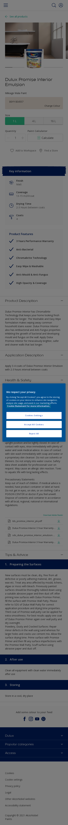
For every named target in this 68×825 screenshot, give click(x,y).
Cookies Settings (34, 415)
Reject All (34, 433)
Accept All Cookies (34, 424)
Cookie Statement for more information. (28, 406)
